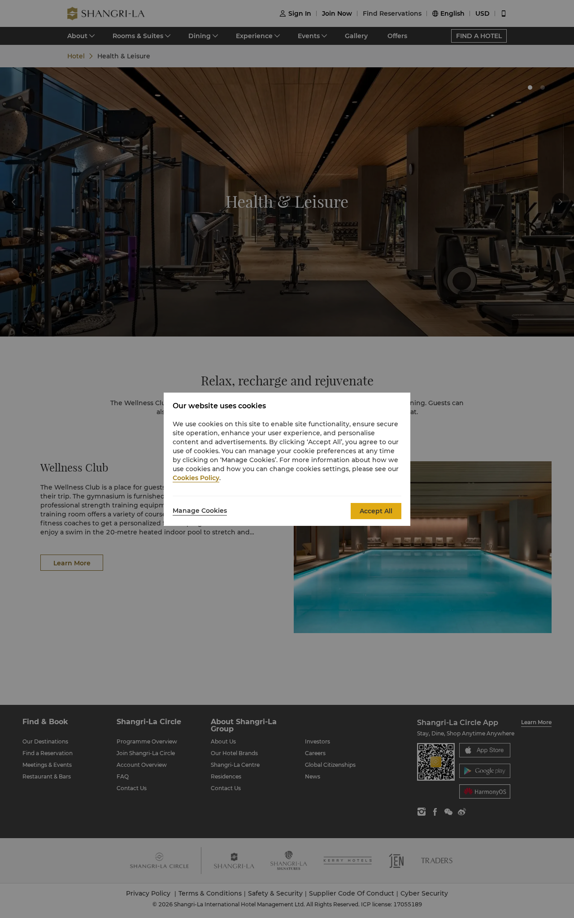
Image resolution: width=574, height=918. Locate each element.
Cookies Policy (196, 478)
